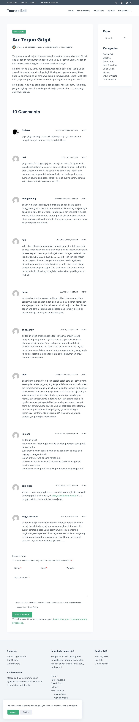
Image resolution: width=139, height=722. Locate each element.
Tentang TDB (12, 3)
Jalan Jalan (109, 68)
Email (43, 568)
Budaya (107, 57)
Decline (26, 712)
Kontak (34, 3)
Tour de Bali (17, 11)
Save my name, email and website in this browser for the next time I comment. (49, 602)
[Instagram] (127, 3)
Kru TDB (24, 3)
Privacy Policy (32, 607)
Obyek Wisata (19, 32)
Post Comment (22, 614)
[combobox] (112, 38)
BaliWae (26, 130)
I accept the (27, 607)
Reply (84, 130)
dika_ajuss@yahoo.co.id (64, 495)
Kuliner (111, 11)
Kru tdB (98, 660)
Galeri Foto (99, 11)
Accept (13, 712)
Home (70, 11)
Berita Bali (108, 54)
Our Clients (12, 660)
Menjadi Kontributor (49, 3)
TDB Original (123, 11)
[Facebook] (116, 3)
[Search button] (124, 38)
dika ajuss (27, 485)
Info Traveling (83, 11)
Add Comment (22, 577)
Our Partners (13, 663)
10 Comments (66, 47)
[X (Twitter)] (121, 3)
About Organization (17, 656)
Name (17, 568)
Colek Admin (101, 663)
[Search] (131, 3)
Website (70, 568)
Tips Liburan (109, 79)
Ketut (25, 292)
